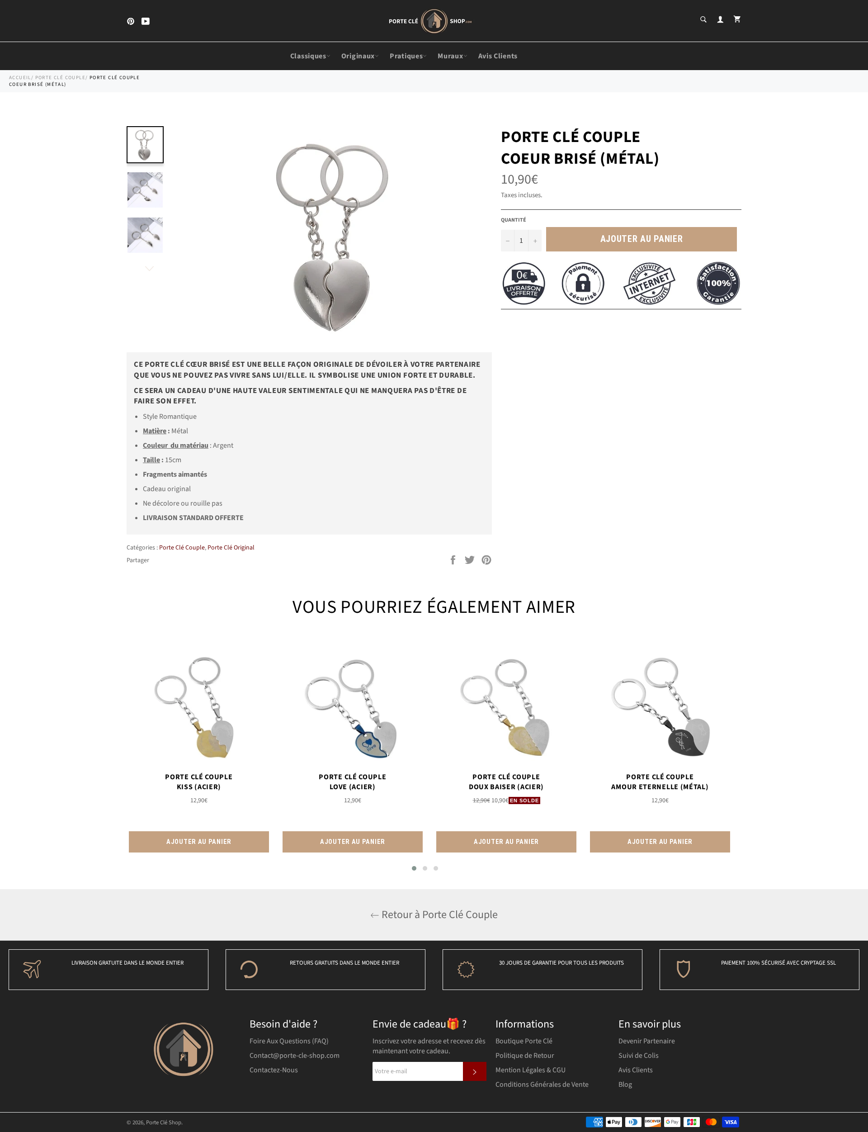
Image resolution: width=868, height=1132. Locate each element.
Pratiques (406, 56)
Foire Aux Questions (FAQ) (289, 1041)
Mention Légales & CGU (530, 1070)
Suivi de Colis (638, 1056)
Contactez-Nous (274, 1070)
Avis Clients (498, 56)
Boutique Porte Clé (523, 1041)
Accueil (20, 77)
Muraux (450, 56)
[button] (414, 868)
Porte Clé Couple (60, 77)
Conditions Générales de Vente (542, 1084)
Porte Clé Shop (163, 1122)
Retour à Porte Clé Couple (438, 914)
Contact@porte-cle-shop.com (295, 1056)
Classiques (308, 56)
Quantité (513, 220)
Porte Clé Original (231, 547)
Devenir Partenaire (646, 1041)
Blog (625, 1084)
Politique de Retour (524, 1056)
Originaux (358, 56)
